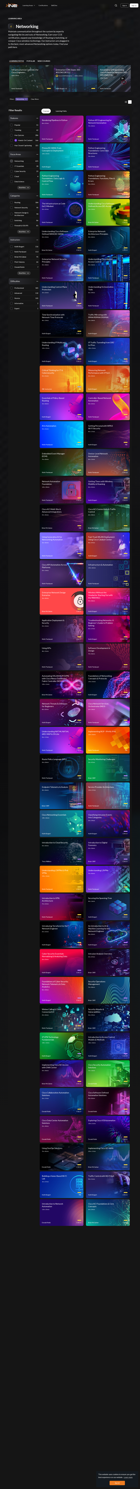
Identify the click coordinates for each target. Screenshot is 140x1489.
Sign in (124, 5)
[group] (31, 78)
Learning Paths (61, 111)
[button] (122, 78)
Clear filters (35, 99)
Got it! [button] (117, 1483)
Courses (46, 111)
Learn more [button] (128, 1477)
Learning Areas (28, 5)
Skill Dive (54, 5)
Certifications (43, 5)
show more (24, 187)
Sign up (134, 5)
